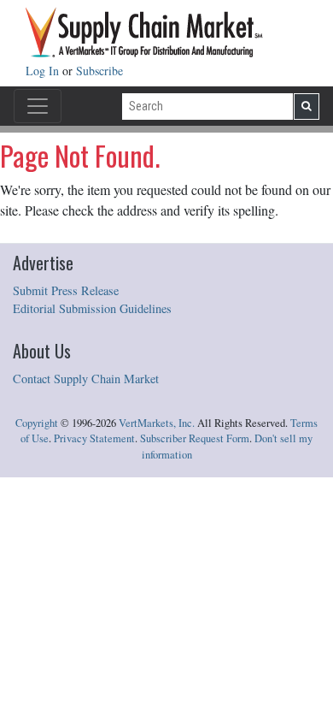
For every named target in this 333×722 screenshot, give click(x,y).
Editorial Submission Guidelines (92, 308)
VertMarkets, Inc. (157, 423)
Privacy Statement (94, 438)
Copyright (36, 423)
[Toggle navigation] (37, 106)
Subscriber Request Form (194, 438)
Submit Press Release (66, 290)
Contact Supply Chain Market (86, 378)
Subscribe (99, 70)
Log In (44, 70)
